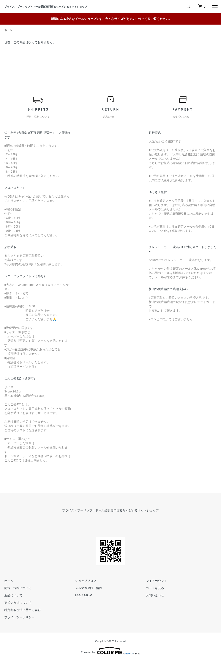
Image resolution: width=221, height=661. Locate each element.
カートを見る (155, 588)
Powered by (88, 652)
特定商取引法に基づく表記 (22, 610)
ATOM (88, 595)
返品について (13, 595)
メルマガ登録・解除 (88, 588)
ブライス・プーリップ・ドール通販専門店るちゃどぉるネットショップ (47, 6)
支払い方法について (18, 602)
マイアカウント (156, 580)
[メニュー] (214, 6)
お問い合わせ (155, 595)
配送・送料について (18, 588)
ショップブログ (85, 580)
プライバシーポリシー (19, 617)
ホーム (8, 30)
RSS (78, 595)
